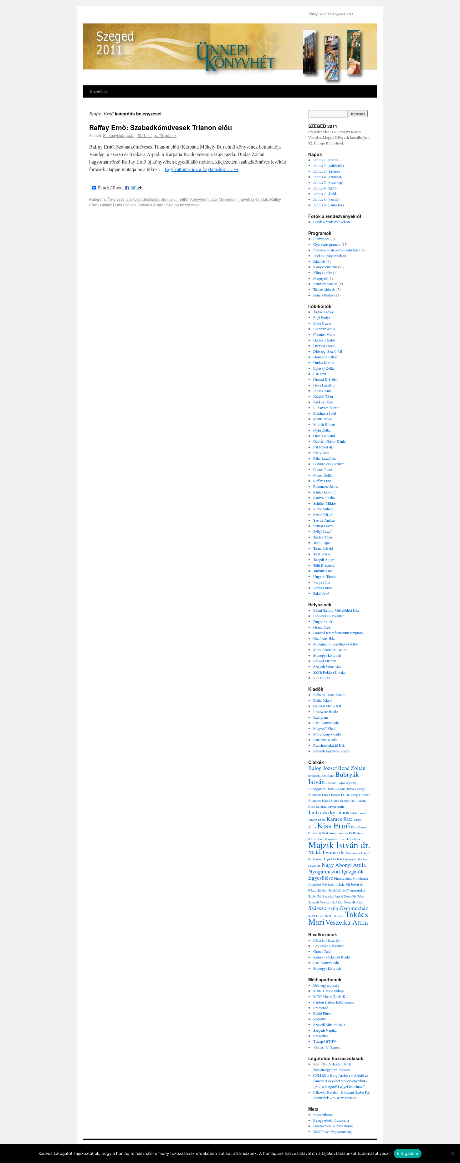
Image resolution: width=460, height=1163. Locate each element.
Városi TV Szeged (326, 1046)
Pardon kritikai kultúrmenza (333, 1001)
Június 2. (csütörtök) (328, 165)
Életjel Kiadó (322, 700)
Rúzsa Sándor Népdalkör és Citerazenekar (336, 890)
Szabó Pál (315, 896)
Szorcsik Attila (354, 902)
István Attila (336, 806)
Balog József (322, 767)
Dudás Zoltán (124, 204)
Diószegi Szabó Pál (327, 351)
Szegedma (320, 1035)
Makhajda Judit (324, 413)
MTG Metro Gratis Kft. (331, 996)
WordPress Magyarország (332, 1131)
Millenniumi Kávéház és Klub (243, 199)
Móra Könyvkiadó (327, 733)
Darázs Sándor (324, 339)
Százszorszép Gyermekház (338, 908)
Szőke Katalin (334, 916)
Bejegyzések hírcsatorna (331, 1120)
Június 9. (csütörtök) (328, 204)
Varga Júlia (321, 581)
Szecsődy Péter (354, 896)
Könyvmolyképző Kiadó (331, 956)
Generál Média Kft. (327, 705)
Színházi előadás (325, 283)
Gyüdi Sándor (340, 800)
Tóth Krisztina (323, 565)
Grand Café (321, 627)
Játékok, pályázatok (327, 255)
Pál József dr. (323, 446)
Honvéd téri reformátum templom (338, 632)
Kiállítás (319, 261)
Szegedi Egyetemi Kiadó (331, 750)
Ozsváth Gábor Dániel (329, 441)
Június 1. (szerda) (326, 159)
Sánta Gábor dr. (324, 491)
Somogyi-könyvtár (118, 135)
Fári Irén (319, 373)
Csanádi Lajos (335, 783)
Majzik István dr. (339, 844)
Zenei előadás (323, 294)
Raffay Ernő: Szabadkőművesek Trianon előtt (160, 127)
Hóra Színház (317, 806)
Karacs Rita (339, 818)
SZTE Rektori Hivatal (329, 672)
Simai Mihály (323, 508)
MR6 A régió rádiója (328, 990)
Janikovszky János (328, 812)
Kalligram (320, 717)
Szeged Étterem (324, 660)
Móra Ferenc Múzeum (329, 649)
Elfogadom (407, 1153)
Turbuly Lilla (322, 570)
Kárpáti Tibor (323, 396)
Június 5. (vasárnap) (328, 182)
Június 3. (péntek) (326, 171)
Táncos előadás (324, 289)
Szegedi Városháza (327, 666)
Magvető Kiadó (324, 728)
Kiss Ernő (333, 825)
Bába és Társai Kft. (327, 940)
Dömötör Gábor (325, 356)
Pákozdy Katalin (325, 1092)
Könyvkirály (322, 272)
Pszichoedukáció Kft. (329, 745)
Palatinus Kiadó (325, 739)
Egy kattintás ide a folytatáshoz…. (201, 169)
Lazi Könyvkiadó (326, 722)
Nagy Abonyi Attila (344, 864)
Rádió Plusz (322, 1013)
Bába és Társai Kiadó (329, 694)
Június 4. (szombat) (327, 176)
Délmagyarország (326, 985)
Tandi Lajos (321, 542)
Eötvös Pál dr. (340, 794)
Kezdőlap (98, 91)
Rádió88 (319, 1018)
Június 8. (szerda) (326, 199)
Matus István (323, 418)
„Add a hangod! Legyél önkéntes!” (339, 1086)
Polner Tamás (323, 469)
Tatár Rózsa (321, 553)
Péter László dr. (324, 458)
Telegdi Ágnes (324, 559)
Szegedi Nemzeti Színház (325, 902)
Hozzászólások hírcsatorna (333, 1125)
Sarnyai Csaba (324, 497)
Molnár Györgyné (344, 859)
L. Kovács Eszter (326, 407)
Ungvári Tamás (324, 576)
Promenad (320, 1007)
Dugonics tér (322, 621)
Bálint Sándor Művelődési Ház (336, 610)
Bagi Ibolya (321, 317)
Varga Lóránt (323, 587)
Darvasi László (324, 345)
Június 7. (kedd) (325, 193)
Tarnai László (323, 548)
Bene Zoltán (351, 767)
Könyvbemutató (203, 199)
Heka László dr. (324, 384)
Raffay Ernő (322, 480)
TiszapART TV (324, 1041)
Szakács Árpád (150, 204)
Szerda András (324, 520)
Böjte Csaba (322, 323)
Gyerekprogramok (326, 244)
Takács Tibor (322, 536)
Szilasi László (323, 525)
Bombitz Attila (324, 328)
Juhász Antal (322, 390)
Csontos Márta (324, 334)
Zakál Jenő (321, 593)
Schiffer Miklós (324, 503)
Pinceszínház (343, 878)
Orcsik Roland (324, 435)
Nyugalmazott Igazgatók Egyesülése (336, 874)
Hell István (357, 800)
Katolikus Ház (324, 638)
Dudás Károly (323, 362)
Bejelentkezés (323, 1114)
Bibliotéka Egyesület (328, 615)
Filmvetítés (321, 238)
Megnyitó (320, 278)
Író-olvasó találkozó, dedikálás (133, 199)
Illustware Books (326, 711)
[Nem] (452, 1153)
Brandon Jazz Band (321, 775)
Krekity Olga (323, 401)
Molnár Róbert (324, 424)
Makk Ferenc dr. (326, 852)
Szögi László (322, 531)
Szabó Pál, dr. (323, 514)
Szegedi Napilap (325, 1030)
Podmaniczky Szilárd (329, 463)
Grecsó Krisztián (325, 379)
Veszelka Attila (346, 922)
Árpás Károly (323, 311)
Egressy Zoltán (324, 368)
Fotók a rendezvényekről (331, 221)
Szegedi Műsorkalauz (329, 1024)
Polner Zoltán (323, 475)
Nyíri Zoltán (322, 429)
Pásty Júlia (321, 452)
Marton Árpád (322, 859)
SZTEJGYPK (323, 677)
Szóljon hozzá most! (183, 204)
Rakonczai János (325, 486)
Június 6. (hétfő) (174, 199)
